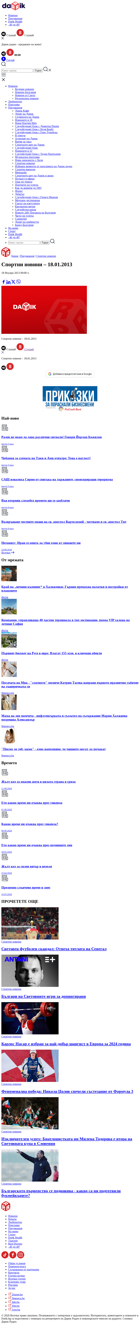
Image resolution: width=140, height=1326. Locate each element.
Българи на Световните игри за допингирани (43, 996)
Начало (12, 1219)
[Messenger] (9, 278)
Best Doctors (15, 1243)
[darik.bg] (13, 9)
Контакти (13, 1272)
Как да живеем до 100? (28, 187)
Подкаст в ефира (24, 178)
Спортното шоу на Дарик (30, 144)
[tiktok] (5, 1257)
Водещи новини (24, 89)
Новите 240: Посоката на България (35, 212)
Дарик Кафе (22, 110)
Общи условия (16, 1263)
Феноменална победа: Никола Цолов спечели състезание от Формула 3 (67, 1091)
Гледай (10, 60)
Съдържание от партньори (23, 1269)
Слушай (29, 349)
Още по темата (23, 181)
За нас (11, 1288)
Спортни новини (25, 163)
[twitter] (13, 283)
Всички (6, 552)
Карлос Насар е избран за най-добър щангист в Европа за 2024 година (66, 1044)
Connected (21, 218)
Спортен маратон (25, 169)
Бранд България (24, 225)
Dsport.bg (17, 1294)
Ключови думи (17, 1281)
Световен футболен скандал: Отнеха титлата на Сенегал (54, 949)
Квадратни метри (25, 206)
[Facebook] (14, 278)
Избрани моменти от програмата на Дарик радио (43, 166)
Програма (14, 104)
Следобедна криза (25, 209)
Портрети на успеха (26, 184)
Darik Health (15, 21)
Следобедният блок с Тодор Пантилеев (38, 153)
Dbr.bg (15, 1305)
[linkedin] (8, 283)
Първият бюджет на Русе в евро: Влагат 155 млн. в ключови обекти (51, 653)
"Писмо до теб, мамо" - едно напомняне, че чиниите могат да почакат (53, 749)
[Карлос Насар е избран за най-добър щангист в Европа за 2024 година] (30, 1033)
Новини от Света (25, 95)
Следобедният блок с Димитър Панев (37, 126)
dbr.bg (4, 597)
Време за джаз (23, 141)
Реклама (13, 1284)
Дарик (14, 256)
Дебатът (19, 194)
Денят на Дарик (24, 113)
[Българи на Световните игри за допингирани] (30, 985)
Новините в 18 (23, 120)
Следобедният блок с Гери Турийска (36, 132)
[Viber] (3, 278)
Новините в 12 (23, 150)
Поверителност (17, 1266)
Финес (19, 191)
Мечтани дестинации (27, 200)
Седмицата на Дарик (27, 116)
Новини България (25, 92)
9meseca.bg (7, 692)
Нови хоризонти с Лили (29, 160)
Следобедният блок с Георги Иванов (36, 197)
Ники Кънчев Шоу (26, 123)
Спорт (12, 231)
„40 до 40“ (14, 24)
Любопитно (15, 101)
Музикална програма (27, 157)
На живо (13, 228)
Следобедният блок (26, 147)
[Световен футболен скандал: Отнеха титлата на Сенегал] (30, 938)
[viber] (18, 283)
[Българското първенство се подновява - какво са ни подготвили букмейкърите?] (30, 1180)
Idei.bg (15, 1302)
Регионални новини (27, 98)
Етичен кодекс (16, 1275)
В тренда (20, 135)
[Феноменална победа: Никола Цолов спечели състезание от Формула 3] (30, 1080)
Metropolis (21, 172)
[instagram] (20, 1257)
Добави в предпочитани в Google (72, 374)
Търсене (13, 1240)
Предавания (15, 18)
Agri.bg (15, 1309)
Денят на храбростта (27, 221)
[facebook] (3, 283)
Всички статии (17, 1278)
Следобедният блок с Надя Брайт (34, 129)
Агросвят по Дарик (26, 138)
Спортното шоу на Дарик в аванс (34, 175)
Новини (13, 15)
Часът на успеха (24, 215)
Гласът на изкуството (27, 203)
